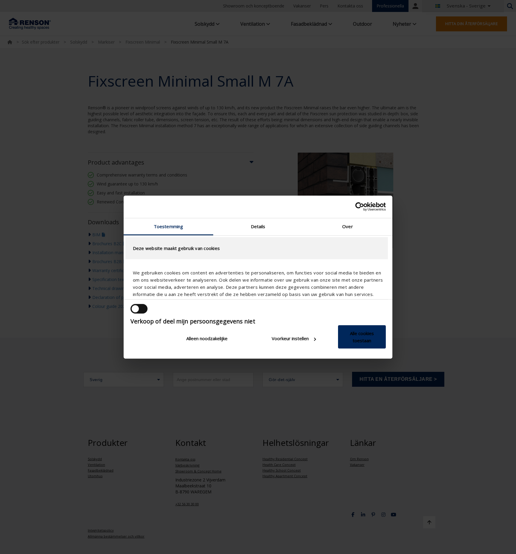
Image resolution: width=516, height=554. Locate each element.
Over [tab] (347, 226)
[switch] (139, 309)
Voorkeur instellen (290, 338)
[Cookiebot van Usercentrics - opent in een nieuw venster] (360, 206)
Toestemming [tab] (168, 226)
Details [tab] (258, 226)
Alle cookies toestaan (362, 336)
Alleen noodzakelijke (207, 338)
